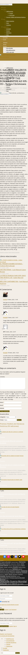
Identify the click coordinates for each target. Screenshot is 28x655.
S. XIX (1, 476)
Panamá (24, 474)
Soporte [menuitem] (8, 644)
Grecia (15, 568)
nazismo (20, 574)
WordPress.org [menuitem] (10, 639)
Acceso (4, 44)
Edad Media (4, 565)
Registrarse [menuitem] (6, 650)
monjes (24, 450)
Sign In (15, 626)
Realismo (2, 474)
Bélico (1, 552)
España (15, 567)
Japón (6, 574)
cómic (22, 563)
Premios (18, 576)
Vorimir (5, 299)
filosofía (6, 569)
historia (24, 570)
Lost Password (12, 609)
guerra (20, 569)
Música (19, 503)
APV (1, 88)
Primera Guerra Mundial (17, 577)
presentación (4, 577)
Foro (7, 34)
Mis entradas (9, 48)
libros (10, 574)
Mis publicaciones (10, 50)
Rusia (7, 579)
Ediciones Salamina (16, 565)
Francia (10, 569)
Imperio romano (4, 252)
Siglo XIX (3, 583)
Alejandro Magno (14, 562)
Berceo (13, 450)
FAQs (7, 23)
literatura (15, 574)
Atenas (18, 563)
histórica (12, 572)
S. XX (4, 476)
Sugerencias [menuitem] (9, 646)
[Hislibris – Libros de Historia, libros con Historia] (8, 57)
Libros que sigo (10, 52)
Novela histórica (11, 576)
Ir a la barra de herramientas (7, 636)
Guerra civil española (7, 570)
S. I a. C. (23, 523)
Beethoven (14, 503)
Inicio (4, 7)
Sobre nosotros (10, 21)
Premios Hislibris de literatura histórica (16, 17)
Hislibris (18, 570)
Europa (2, 569)
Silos (3, 452)
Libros (4, 9)
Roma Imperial (15, 252)
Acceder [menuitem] (5, 648)
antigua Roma (13, 563)
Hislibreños (6, 27)
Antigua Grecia (5, 563)
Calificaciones (9, 11)
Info (4, 19)
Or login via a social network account (9, 604)
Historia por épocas (10, 89)
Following (5, 42)
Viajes (19, 583)
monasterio (19, 450)
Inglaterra (2, 574)
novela (2, 576)
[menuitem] (15, 653)
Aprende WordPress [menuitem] (11, 642)
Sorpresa (2, 560)
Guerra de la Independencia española (16, 552)
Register (6, 609)
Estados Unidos (21, 567)
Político (2, 523)
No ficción (11, 15)
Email (1, 405)
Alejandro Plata (12, 474)
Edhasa (10, 565)
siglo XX (14, 583)
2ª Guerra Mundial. (5, 562)
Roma (10, 252)
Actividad (8, 29)
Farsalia (5, 317)
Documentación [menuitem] (10, 640)
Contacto (8, 25)
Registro (5, 46)
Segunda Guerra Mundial (13, 581)
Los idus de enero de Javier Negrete (12, 516)
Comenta (2, 376)
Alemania (22, 562)
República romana (12, 523)
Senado (2, 525)
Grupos (8, 31)
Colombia (19, 474)
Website (2, 408)
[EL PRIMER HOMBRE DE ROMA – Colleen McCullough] (14, 262)
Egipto (1, 567)
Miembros (8, 33)
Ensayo (5, 567)
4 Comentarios (13, 88)
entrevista (10, 567)
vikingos (21, 583)
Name (1, 402)
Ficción (11, 13)
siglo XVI (9, 583)
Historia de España (5, 572)
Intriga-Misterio (4, 450)
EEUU (23, 565)
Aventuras (25, 521)
